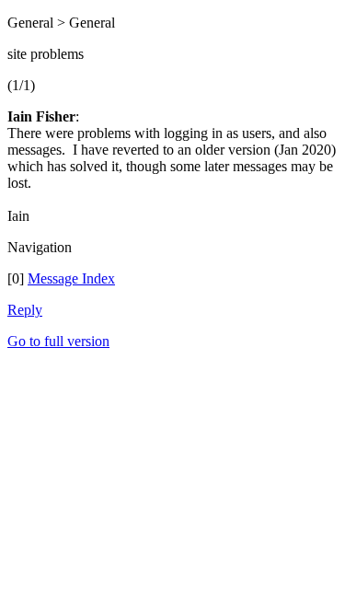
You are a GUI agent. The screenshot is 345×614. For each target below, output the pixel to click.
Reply (24, 310)
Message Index (71, 278)
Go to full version (58, 341)
